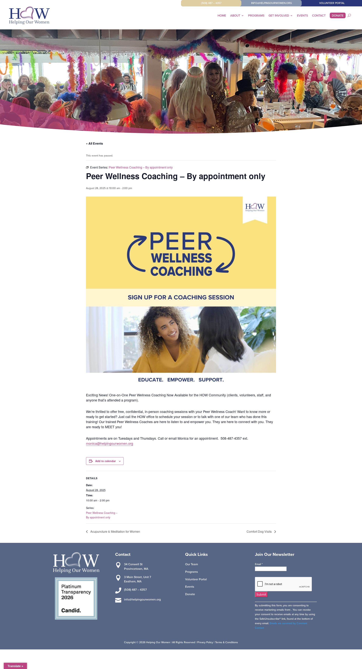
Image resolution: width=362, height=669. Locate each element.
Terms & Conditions (226, 642)
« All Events (94, 143)
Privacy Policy (205, 642)
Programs (256, 16)
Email (259, 564)
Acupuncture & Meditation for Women (115, 531)
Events (302, 16)
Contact (319, 16)
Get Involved (278, 16)
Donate (338, 16)
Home (222, 16)
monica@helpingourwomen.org (109, 443)
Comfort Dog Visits (259, 531)
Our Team (191, 564)
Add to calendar (105, 461)
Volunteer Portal (196, 579)
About (235, 16)
